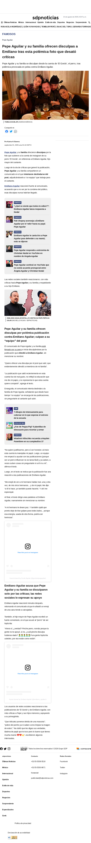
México (21, 22)
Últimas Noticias (10, 22)
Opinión (40, 22)
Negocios (70, 22)
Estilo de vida (50, 22)
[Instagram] (9, 748)
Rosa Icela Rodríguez (11, 27)
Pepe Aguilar (7, 40)
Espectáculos (8, 810)
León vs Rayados (31, 27)
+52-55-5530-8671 (38, 767)
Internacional (31, 22)
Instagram (63, 773)
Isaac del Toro (64, 27)
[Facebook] (6, 131)
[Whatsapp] (15, 131)
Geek (4, 816)
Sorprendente (81, 22)
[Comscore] (84, 748)
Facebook (64, 761)
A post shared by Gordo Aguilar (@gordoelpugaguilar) (28, 578)
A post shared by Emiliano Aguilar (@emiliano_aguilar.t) (27, 699)
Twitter (62, 767)
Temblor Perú (48, 27)
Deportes (61, 22)
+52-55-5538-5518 (38, 761)
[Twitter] (11, 131)
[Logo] (45, 18)
